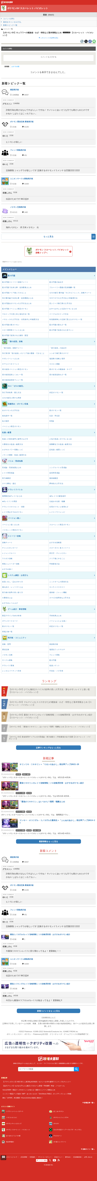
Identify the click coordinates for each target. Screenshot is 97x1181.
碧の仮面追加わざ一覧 (58, 375)
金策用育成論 (54, 473)
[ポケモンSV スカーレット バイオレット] (7, 3)
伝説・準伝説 (54, 416)
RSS (58, 1160)
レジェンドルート (9, 553)
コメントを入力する (48, 57)
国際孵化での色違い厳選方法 (60, 444)
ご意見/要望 (23, 1157)
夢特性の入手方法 (56, 483)
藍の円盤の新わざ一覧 (58, 325)
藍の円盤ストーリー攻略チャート (15, 282)
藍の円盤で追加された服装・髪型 (15, 335)
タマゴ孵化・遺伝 (9, 483)
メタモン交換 (7, 655)
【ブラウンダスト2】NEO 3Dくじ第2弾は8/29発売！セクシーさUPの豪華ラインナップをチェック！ (37, 1082)
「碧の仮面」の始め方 (58, 348)
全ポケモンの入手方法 (10, 410)
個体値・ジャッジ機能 (58, 592)
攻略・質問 (6, 644)
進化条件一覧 (7, 416)
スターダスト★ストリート (59, 548)
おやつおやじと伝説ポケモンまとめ (63, 309)
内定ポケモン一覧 (56, 392)
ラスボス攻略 (7, 558)
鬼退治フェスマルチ (57, 649)
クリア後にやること (57, 558)
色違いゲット (54, 665)
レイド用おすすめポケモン (12, 512)
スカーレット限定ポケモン (59, 525)
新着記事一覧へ (89, 1103)
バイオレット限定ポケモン (12, 530)
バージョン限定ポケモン (11, 426)
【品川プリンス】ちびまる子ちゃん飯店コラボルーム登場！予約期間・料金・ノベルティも (34, 1086)
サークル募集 (7, 660)
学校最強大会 (54, 564)
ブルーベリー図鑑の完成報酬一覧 (62, 287)
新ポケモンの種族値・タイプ (60, 369)
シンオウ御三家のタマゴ (58, 353)
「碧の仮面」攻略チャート (12, 348)
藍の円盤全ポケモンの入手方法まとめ (17, 303)
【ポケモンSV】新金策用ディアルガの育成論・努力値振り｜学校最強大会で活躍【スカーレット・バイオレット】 (50, 738)
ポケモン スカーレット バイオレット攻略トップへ (52, 251)
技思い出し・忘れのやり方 (12, 582)
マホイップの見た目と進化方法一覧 (16, 314)
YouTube (54, 1160)
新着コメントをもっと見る (48, 1011)
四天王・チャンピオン (58, 553)
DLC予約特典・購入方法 (11, 392)
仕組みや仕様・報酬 (57, 501)
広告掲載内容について (48, 1017)
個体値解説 (53, 478)
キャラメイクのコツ (57, 587)
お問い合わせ (88, 1157)
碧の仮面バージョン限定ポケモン (15, 369)
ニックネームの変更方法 (58, 582)
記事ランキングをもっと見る (48, 748)
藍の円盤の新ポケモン (10, 325)
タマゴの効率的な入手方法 (59, 598)
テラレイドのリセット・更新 (13, 507)
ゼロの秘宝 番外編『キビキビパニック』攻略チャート (70, 293)
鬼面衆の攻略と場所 (57, 359)
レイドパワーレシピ (57, 512)
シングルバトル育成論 (58, 467)
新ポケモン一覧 (55, 410)
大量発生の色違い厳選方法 (12, 444)
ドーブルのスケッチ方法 (58, 314)
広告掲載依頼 (77, 1157)
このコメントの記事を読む (49, 38)
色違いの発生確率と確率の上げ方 (15, 439)
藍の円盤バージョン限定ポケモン (15, 309)
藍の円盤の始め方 (56, 282)
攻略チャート (7, 542)
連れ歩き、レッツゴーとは (12, 587)
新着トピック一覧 (10, 25)
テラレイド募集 (8, 665)
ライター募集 (42, 1160)
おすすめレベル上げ (10, 603)
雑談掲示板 (53, 644)
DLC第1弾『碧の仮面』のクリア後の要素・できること (23, 353)
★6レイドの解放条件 (57, 496)
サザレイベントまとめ (10, 359)
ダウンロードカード (10, 621)
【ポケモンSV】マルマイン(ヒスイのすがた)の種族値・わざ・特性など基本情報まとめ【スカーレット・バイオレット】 (50, 703)
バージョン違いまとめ (10, 525)
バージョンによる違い (58, 621)
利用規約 (32, 1157)
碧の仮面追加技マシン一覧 (12, 380)
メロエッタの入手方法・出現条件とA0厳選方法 (20, 319)
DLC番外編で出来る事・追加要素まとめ (17, 298)
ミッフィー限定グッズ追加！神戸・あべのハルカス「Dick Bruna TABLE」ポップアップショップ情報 (37, 1094)
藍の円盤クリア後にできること (14, 293)
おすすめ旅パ (7, 569)
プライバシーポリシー (45, 1157)
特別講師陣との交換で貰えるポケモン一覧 (65, 319)
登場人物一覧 (7, 632)
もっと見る (48, 236)
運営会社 (68, 1157)
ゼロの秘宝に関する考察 (11, 398)
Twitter (50, 1160)
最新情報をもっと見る (48, 841)
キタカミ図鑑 (54, 364)
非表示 (50, 15)
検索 (76, 1069)
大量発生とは (7, 598)
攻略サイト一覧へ (88, 1149)
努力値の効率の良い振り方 (12, 592)
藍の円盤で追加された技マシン (61, 330)
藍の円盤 (52, 660)
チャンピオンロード (10, 548)
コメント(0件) (8, 19)
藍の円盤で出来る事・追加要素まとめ (17, 287)
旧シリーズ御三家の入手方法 (60, 303)
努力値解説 (6, 478)
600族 (51, 421)
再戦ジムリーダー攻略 (10, 564)
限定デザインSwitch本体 (11, 616)
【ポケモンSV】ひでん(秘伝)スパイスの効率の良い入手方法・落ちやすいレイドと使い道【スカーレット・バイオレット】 (49, 690)
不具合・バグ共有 (56, 671)
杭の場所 (5, 421)
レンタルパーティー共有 (11, 671)
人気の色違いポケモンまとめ (60, 439)
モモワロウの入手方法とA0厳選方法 (63, 298)
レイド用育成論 (8, 473)
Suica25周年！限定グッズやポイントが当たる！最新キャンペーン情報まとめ (29, 1090)
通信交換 (5, 649)
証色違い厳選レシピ (57, 450)
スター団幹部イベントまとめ (13, 330)
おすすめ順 (15, 66)
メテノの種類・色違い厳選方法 (14, 455)
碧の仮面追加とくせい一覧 (12, 375)
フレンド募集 (54, 655)
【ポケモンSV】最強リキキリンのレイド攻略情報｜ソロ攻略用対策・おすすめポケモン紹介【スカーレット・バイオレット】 (50, 716)
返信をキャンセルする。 (13, 22)
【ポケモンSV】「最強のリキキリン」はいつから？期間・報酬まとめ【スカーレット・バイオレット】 (50, 727)
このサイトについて (11, 1157)
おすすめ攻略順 (55, 542)
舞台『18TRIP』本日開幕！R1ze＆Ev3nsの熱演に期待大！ (23, 1098)
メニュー (3, 1159)
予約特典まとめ (55, 616)
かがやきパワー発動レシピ (12, 450)
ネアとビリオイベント (10, 364)
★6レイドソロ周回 (9, 501)
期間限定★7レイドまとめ (12, 496)
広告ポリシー (58, 1157)
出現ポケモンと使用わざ (58, 507)
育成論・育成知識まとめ (11, 467)
